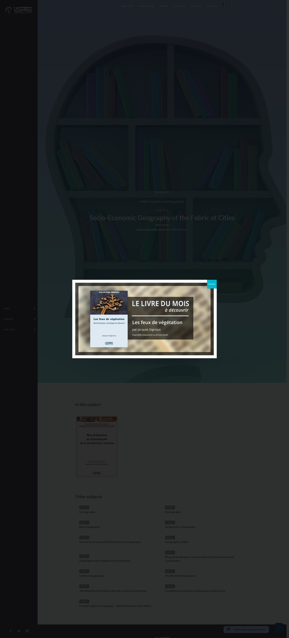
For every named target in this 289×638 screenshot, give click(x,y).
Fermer (211, 284)
